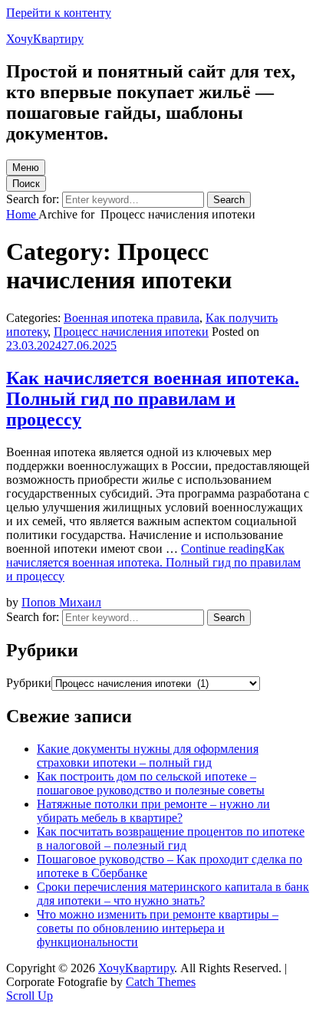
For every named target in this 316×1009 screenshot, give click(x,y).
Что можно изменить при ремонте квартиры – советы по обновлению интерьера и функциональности (157, 928)
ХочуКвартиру (45, 38)
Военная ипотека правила (131, 317)
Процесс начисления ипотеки (131, 331)
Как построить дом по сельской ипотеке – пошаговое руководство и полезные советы (151, 783)
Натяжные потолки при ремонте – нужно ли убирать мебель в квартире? (153, 810)
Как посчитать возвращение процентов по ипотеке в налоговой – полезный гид (170, 838)
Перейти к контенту (58, 12)
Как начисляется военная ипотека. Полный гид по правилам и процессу (152, 398)
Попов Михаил (61, 602)
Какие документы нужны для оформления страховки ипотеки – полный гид (147, 755)
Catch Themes (161, 981)
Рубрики (28, 682)
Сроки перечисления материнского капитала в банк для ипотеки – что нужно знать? (173, 893)
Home (22, 214)
